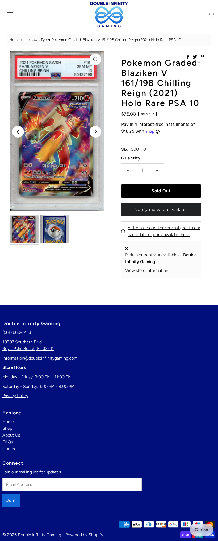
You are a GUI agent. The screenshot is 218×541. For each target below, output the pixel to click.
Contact (10, 448)
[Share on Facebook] (188, 57)
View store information (146, 270)
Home (14, 39)
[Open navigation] (10, 14)
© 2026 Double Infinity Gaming (31, 534)
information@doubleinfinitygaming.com (39, 358)
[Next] (95, 132)
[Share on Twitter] (195, 57)
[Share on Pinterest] (202, 57)
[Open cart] (211, 14)
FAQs (7, 441)
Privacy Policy (15, 395)
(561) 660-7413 (16, 332)
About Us (11, 435)
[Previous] (18, 132)
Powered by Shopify (84, 534)
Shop (7, 428)
